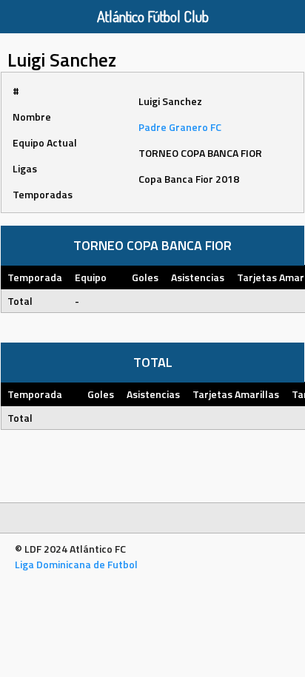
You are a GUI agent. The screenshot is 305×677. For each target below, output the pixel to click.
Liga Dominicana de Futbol (76, 564)
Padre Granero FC (179, 127)
